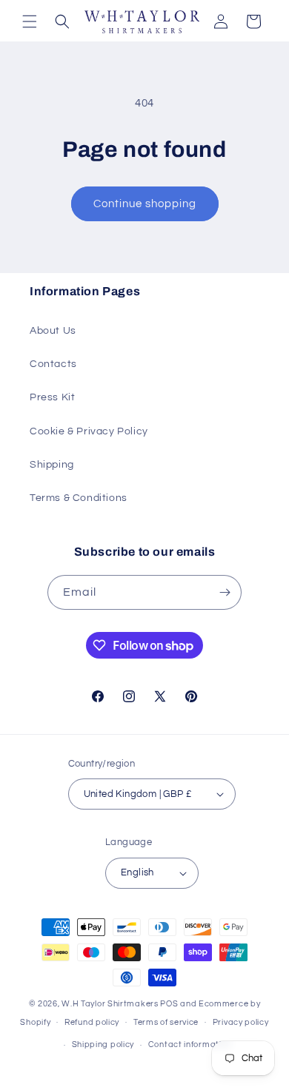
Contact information (189, 1044)
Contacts (53, 364)
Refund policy (91, 1022)
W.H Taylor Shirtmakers (110, 1004)
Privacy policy (241, 1022)
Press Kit (52, 397)
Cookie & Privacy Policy (89, 431)
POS (169, 1004)
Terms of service (166, 1022)
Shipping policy (103, 1044)
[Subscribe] (224, 592)
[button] (29, 21)
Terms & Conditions (78, 498)
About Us (53, 331)
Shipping (52, 465)
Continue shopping (144, 203)
